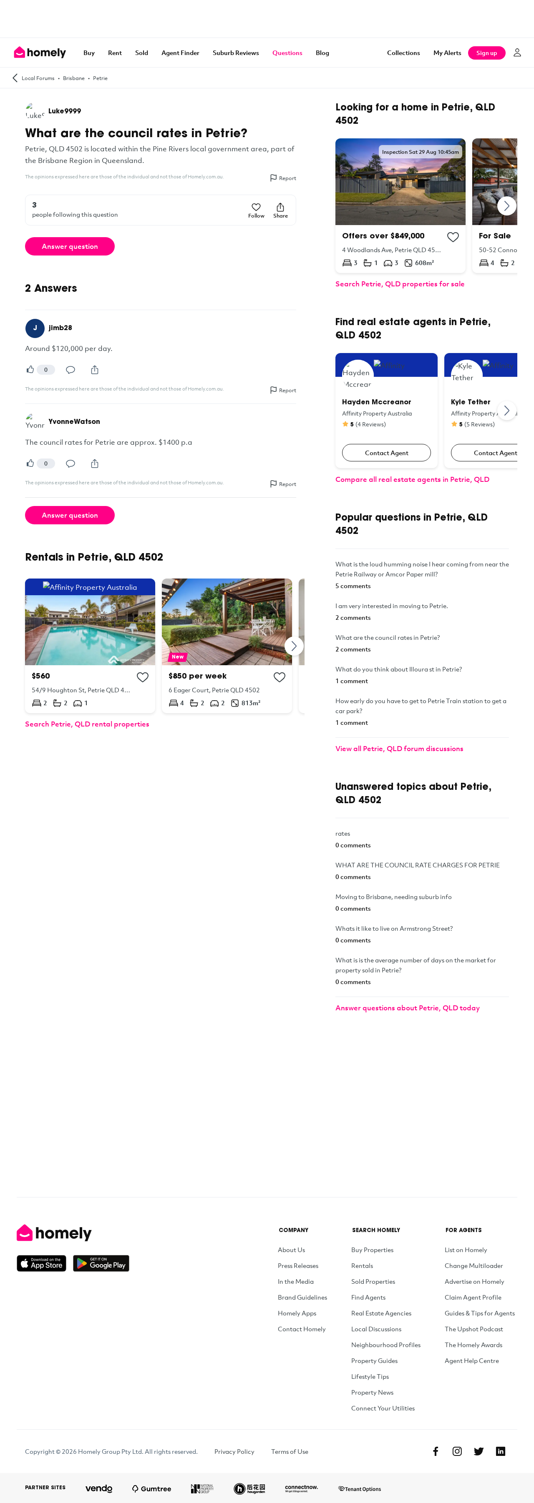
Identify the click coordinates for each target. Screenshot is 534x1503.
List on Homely (466, 1249)
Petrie (100, 78)
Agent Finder (180, 52)
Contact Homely (302, 1329)
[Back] (15, 78)
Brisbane (74, 78)
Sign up (486, 53)
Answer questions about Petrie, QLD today (407, 1007)
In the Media (296, 1281)
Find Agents (368, 1297)
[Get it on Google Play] (101, 1263)
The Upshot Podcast (474, 1329)
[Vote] (30, 369)
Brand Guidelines (302, 1297)
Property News (372, 1392)
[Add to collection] (143, 677)
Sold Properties (373, 1281)
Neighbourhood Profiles (386, 1344)
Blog (322, 52)
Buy (89, 52)
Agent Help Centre (472, 1360)
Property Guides (374, 1360)
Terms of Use (289, 1451)
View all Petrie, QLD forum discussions (399, 748)
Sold (141, 52)
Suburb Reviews (236, 52)
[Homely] (73, 1233)
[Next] (295, 645)
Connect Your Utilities (383, 1408)
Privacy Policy (234, 1451)
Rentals (362, 1265)
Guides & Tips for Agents (480, 1313)
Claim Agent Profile (473, 1297)
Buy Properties (372, 1249)
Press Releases (298, 1265)
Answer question (70, 246)
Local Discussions (376, 1329)
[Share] (94, 369)
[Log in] (517, 52)
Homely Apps (297, 1313)
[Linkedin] (500, 1451)
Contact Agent (386, 452)
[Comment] (70, 369)
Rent (115, 52)
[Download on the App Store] (45, 1263)
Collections (403, 52)
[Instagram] (457, 1451)
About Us (291, 1249)
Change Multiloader (474, 1265)
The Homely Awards (473, 1344)
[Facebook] (435, 1451)
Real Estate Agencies (381, 1313)
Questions (287, 52)
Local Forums (38, 78)
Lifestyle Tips (370, 1376)
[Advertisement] (267, 19)
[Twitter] (479, 1451)
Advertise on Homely (474, 1281)
